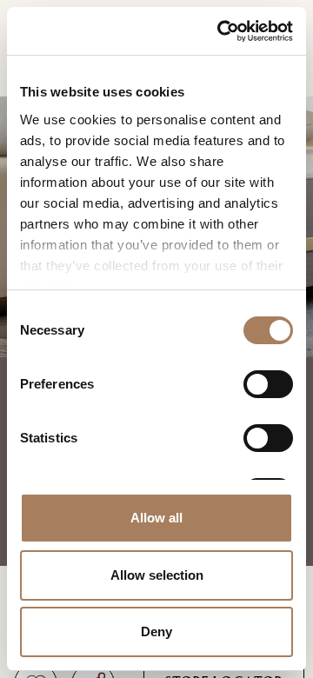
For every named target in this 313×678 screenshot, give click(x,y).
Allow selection (156, 575)
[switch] (268, 384)
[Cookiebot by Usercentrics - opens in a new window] (222, 31)
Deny (156, 631)
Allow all (156, 517)
